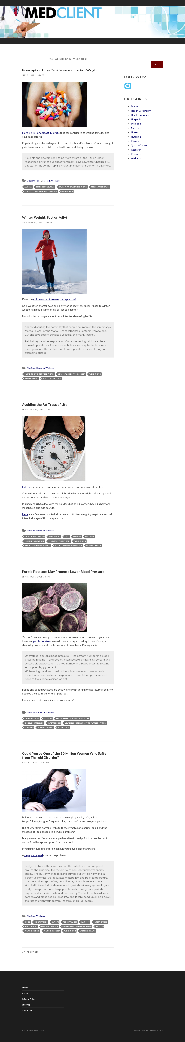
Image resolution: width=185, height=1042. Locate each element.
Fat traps (27, 486)
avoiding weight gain (35, 537)
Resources (136, 153)
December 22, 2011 (32, 222)
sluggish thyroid (33, 855)
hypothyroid (31, 926)
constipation (40, 922)
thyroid (100, 926)
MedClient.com (37, 1030)
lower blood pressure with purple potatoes (85, 723)
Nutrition (31, 368)
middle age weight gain (59, 541)
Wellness (55, 181)
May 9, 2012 (28, 75)
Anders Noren (149, 1030)
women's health (93, 545)
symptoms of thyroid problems (77, 926)
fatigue (55, 922)
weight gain (67, 191)
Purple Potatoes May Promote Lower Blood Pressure (63, 571)
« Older (30, 952)
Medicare (136, 127)
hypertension (54, 723)
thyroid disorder (52, 931)
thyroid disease (32, 931)
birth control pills (45, 187)
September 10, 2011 (32, 410)
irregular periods (49, 926)
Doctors (135, 106)
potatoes (29, 727)
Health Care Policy (141, 110)
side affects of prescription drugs (41, 191)
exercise (77, 537)
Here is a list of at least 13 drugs (41, 132)
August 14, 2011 (31, 762)
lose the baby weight (34, 541)
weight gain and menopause (37, 545)
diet (67, 537)
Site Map (26, 1004)
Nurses (135, 132)
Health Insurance (140, 114)
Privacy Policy (28, 999)
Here (25, 514)
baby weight (55, 537)
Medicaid (136, 123)
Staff (41, 75)
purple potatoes (42, 641)
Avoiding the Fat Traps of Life (44, 404)
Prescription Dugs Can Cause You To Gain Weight (60, 70)
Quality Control (34, 181)
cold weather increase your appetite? (54, 299)
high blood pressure (34, 723)
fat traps (89, 537)
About (25, 993)
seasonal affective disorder (71, 374)
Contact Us (27, 1010)
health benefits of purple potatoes (72, 718)
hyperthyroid (100, 922)
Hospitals (136, 119)
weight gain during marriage (68, 545)
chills (27, 922)
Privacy (135, 140)
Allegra (28, 187)
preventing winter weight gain (39, 374)
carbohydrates (32, 718)
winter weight (31, 378)
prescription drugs (100, 187)
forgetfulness (70, 922)
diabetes (48, 718)
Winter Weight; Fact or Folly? (44, 217)
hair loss (85, 922)
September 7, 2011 (32, 577)
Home (25, 987)
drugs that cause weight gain (73, 187)
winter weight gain (52, 378)
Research (46, 181)
